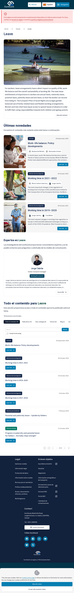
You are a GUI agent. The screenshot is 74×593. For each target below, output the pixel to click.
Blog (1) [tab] (62, 322)
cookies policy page (28, 578)
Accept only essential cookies (37, 589)
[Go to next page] (64, 448)
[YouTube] (45, 538)
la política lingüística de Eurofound (41, 20)
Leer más (61, 164)
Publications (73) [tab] (27, 322)
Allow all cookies (37, 584)
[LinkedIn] (26, 538)
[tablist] (37, 322)
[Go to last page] (68, 448)
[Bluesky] (26, 545)
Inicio (6, 29)
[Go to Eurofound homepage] (13, 4)
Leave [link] (30, 29)
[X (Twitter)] (33, 545)
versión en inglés (17, 20)
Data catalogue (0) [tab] (40, 322)
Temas (18, 29)
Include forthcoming (15, 333)
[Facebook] (33, 538)
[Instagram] (39, 538)
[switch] (7, 333)
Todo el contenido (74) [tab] (11, 322)
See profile (61, 292)
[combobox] (55, 448)
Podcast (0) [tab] (53, 322)
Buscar (65, 330)
